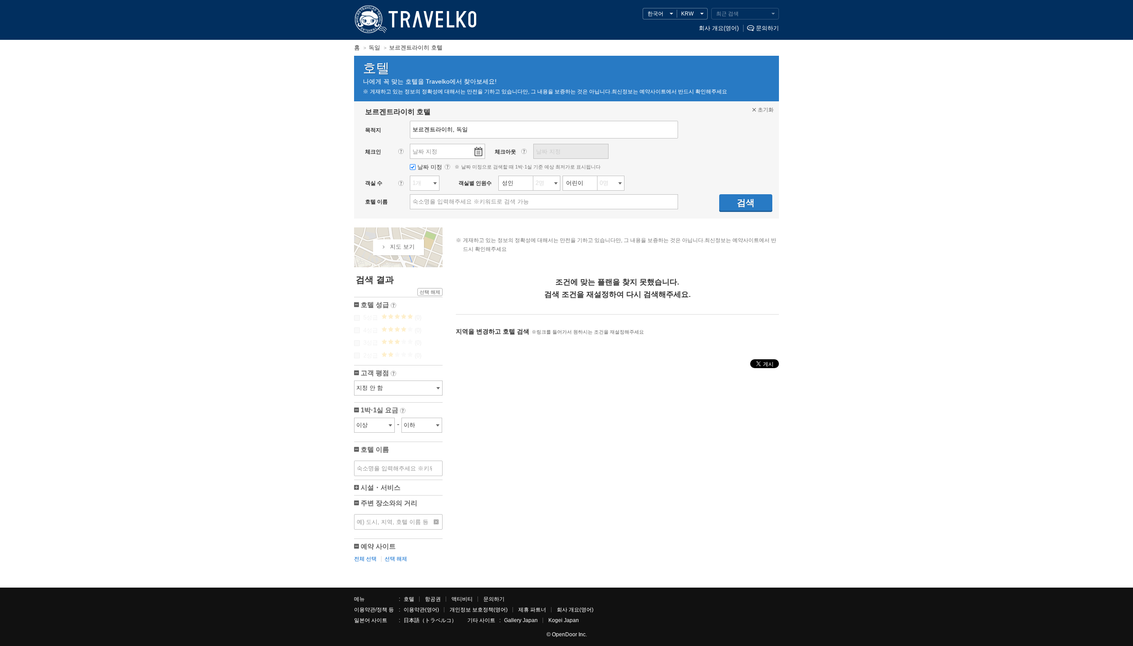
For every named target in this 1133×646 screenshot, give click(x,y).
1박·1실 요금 (382, 410)
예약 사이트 (378, 546)
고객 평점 (378, 373)
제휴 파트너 (532, 610)
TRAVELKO (369, 19)
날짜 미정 (430, 167)
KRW (687, 14)
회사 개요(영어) (719, 28)
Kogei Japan (563, 620)
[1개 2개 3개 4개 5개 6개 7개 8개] (424, 183)
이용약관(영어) (421, 610)
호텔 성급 (378, 305)
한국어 (655, 14)
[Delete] (436, 521)
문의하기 (767, 28)
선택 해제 (430, 292)
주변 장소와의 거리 (389, 503)
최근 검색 (727, 14)
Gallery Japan (521, 620)
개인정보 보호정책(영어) (479, 610)
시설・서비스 (381, 487)
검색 (746, 203)
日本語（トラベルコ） (430, 620)
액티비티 (462, 599)
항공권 (433, 599)
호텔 (409, 599)
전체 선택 (365, 559)
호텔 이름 (375, 449)
